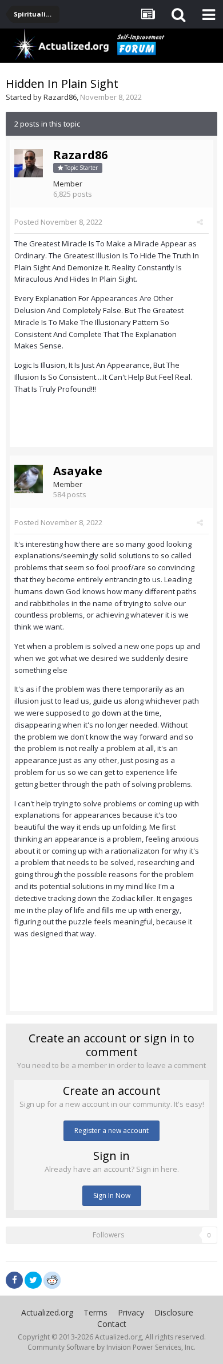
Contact (111, 1323)
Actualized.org (47, 1312)
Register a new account (111, 1130)
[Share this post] (200, 222)
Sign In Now (111, 1195)
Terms (95, 1312)
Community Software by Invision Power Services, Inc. (111, 1347)
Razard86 (60, 97)
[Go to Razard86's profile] (28, 163)
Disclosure (173, 1312)
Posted (58, 222)
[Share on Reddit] (52, 1279)
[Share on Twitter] (33, 1280)
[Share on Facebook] (14, 1280)
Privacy (131, 1312)
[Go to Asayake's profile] (28, 479)
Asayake (77, 470)
